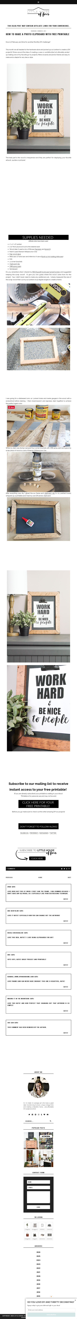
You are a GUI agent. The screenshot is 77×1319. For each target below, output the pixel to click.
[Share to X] (64, 869)
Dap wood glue (15, 254)
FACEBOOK (24, 833)
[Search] (51, 1121)
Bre (9, 955)
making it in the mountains (18, 998)
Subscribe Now (51, 1314)
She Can (11, 1023)
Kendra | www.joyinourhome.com (21, 977)
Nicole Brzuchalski (15, 933)
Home (40, 877)
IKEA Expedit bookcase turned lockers (46, 272)
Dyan (9, 887)
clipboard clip (49, 493)
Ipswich (47, 249)
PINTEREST (34, 833)
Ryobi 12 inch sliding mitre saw (52, 257)
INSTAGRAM (44, 833)
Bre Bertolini (13, 911)
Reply (66, 899)
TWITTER (53, 833)
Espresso (38, 249)
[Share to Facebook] (61, 869)
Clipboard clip (15, 264)
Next (69, 877)
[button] (51, 1302)
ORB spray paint (15, 266)
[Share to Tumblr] (66, 869)
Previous (9, 877)
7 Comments (11, 868)
